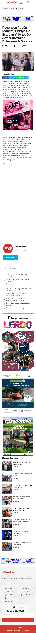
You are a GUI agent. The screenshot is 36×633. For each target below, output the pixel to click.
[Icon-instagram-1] (8, 583)
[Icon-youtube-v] (11, 583)
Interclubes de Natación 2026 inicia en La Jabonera (18, 285)
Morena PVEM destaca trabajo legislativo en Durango (16, 294)
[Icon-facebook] (2, 583)
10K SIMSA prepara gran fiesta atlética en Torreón (18, 290)
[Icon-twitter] (5, 583)
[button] (21, 3)
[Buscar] (28, 2)
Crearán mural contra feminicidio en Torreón (17, 280)
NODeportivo (19, 8)
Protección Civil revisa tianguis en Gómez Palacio (16, 309)
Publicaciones (22, 250)
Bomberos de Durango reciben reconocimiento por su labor (16, 299)
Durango (12, 8)
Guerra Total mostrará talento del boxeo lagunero (18, 275)
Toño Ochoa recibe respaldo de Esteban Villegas (18, 304)
